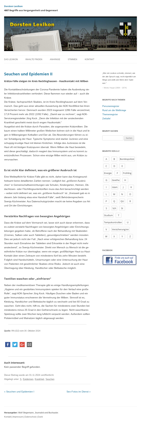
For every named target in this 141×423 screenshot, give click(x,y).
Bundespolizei (127, 159)
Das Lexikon (11, 59)
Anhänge (55, 59)
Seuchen (50, 379)
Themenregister (110, 114)
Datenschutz (30, 417)
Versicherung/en (120, 229)
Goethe (116, 180)
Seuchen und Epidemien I (19, 391)
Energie (108, 173)
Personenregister (110, 106)
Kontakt (89, 59)
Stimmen (72, 59)
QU (122, 201)
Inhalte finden (33, 59)
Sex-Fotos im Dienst (79, 391)
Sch (114, 208)
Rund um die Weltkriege (114, 110)
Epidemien (28, 379)
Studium (108, 215)
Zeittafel (106, 118)
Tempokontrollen (113, 222)
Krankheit (39, 379)
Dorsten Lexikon (13, 6)
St (122, 208)
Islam (114, 187)
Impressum (18, 417)
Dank (40, 417)
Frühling (127, 173)
